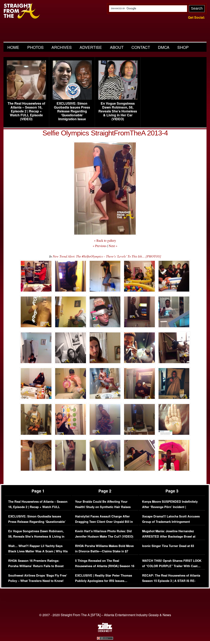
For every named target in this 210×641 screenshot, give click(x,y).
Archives (61, 47)
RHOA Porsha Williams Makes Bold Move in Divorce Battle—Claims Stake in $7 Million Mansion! (104, 551)
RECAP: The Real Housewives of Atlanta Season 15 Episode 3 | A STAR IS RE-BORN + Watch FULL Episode (171, 580)
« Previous (99, 246)
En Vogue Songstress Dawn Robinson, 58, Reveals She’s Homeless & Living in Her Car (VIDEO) (117, 111)
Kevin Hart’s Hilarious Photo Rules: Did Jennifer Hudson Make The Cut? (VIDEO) (104, 534)
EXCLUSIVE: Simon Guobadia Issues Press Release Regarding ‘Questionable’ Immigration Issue (72, 111)
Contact (140, 47)
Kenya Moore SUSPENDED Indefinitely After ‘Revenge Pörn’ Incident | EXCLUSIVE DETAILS (170, 506)
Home (13, 47)
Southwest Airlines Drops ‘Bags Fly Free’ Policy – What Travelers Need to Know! (37, 578)
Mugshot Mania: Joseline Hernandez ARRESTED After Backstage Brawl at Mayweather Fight (168, 536)
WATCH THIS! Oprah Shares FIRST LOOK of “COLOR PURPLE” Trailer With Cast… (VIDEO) (172, 566)
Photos (35, 47)
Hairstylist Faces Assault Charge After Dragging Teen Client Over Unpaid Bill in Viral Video (104, 521)
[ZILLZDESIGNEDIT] (105, 631)
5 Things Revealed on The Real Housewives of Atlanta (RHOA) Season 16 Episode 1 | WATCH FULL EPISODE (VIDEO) (104, 569)
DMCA (163, 47)
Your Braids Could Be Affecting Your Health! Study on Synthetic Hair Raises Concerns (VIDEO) (103, 506)
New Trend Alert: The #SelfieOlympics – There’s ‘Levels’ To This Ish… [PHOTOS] (107, 256)
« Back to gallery (105, 240)
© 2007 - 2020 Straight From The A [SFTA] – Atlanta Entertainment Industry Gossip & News (105, 614)
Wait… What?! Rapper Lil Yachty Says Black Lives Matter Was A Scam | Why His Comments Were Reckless (38, 551)
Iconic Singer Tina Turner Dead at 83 (168, 546)
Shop (183, 47)
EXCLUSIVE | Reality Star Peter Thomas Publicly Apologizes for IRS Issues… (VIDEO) (103, 580)
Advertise (91, 47)
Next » (113, 246)
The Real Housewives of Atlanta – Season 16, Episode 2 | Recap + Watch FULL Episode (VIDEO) (26, 111)
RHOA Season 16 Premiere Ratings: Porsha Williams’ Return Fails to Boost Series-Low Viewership (36, 566)
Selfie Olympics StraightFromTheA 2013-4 (105, 133)
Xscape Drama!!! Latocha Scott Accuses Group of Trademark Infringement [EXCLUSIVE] (171, 521)
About (117, 47)
